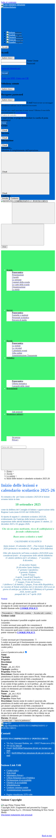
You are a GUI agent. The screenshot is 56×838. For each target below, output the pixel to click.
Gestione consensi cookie (17, 787)
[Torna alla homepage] (28, 201)
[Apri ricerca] (33, 213)
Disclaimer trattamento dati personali (16, 815)
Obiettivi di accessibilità (17, 782)
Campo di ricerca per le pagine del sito (17, 444)
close (4, 247)
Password (31, 63)
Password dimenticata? (11, 68)
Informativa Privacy (15, 775)
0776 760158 (16, 746)
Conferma (14, 198)
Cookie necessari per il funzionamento (17, 640)
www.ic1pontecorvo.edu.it (12, 652)
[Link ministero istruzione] (13, 5)
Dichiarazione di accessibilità (19, 780)
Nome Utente (32, 61)
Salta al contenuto (8, 2)
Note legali (11, 773)
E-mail (29, 102)
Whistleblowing (13, 785)
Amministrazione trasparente (19, 790)
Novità (9, 473)
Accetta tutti (42, 613)
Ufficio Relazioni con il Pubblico (21, 778)
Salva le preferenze (22, 721)
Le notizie (11, 476)
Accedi (5, 47)
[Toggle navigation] (22, 234)
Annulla (5, 198)
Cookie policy (13, 770)
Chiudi (4, 130)
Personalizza (7, 613)
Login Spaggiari (22, 113)
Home (9, 471)
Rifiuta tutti (23, 613)
